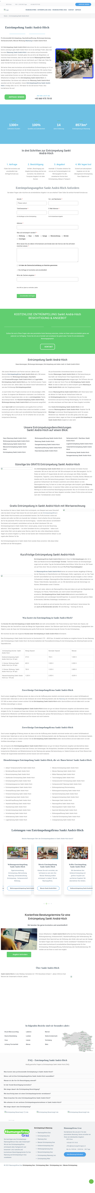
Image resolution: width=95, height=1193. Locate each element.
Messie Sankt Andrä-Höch (48, 888)
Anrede (20, 199)
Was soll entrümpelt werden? (27, 233)
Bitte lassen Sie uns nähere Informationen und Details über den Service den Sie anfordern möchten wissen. (46, 245)
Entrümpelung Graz (44, 10)
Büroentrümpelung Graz (45, 1152)
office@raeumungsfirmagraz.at (76, 1146)
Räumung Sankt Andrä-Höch (17, 52)
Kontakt (71, 10)
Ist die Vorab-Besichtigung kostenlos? (18, 1085)
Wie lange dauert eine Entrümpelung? (17, 1107)
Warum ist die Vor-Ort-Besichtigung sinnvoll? (20, 1080)
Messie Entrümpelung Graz (46, 1142)
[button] (47, 1072)
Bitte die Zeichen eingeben (26, 275)
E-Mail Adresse (53, 208)
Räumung (29, 41)
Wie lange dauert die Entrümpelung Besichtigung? (22, 1089)
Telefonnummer (22, 208)
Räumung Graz (42, 1139)
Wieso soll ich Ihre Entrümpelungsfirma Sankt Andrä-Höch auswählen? (29, 1076)
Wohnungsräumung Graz (45, 1149)
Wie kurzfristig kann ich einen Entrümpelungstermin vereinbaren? (27, 1094)
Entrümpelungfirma (14, 374)
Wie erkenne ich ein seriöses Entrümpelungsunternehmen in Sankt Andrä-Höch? (33, 1102)
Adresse (20, 223)
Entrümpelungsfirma (49, 513)
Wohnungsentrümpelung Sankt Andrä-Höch (24, 888)
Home (5, 16)
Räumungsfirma (31, 10)
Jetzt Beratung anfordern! (75, 1154)
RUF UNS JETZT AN (43, 96)
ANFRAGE (78, 10)
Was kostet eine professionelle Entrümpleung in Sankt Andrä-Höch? (28, 1072)
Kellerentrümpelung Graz (46, 1145)
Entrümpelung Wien (44, 1158)
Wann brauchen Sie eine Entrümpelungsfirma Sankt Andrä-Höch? (27, 1098)
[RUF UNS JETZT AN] (32, 97)
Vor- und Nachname (55, 199)
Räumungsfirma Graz (59, 10)
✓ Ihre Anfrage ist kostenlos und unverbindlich (32, 270)
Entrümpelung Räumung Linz (47, 1155)
